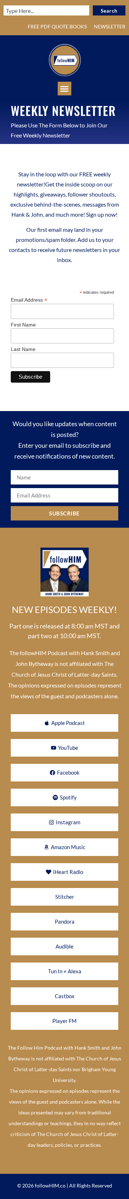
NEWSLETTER (109, 26)
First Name (23, 324)
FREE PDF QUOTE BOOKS (57, 26)
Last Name (23, 349)
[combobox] (46, 10)
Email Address (29, 300)
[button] (64, 88)
